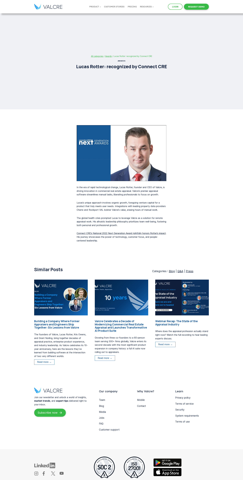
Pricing (132, 6)
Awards (121, 61)
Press (189, 271)
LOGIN (175, 6)
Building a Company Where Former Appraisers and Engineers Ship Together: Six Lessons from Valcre (57, 324)
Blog (172, 271)
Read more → (45, 362)
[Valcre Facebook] (46, 474)
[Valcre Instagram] (38, 474)
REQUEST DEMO (196, 6)
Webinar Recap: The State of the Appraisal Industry (176, 323)
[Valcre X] (55, 474)
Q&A (180, 271)
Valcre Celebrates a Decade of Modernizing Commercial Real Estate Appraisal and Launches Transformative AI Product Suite (121, 326)
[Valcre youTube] (63, 474)
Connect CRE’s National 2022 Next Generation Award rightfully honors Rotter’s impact (121, 233)
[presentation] (61, 297)
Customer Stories (114, 6)
